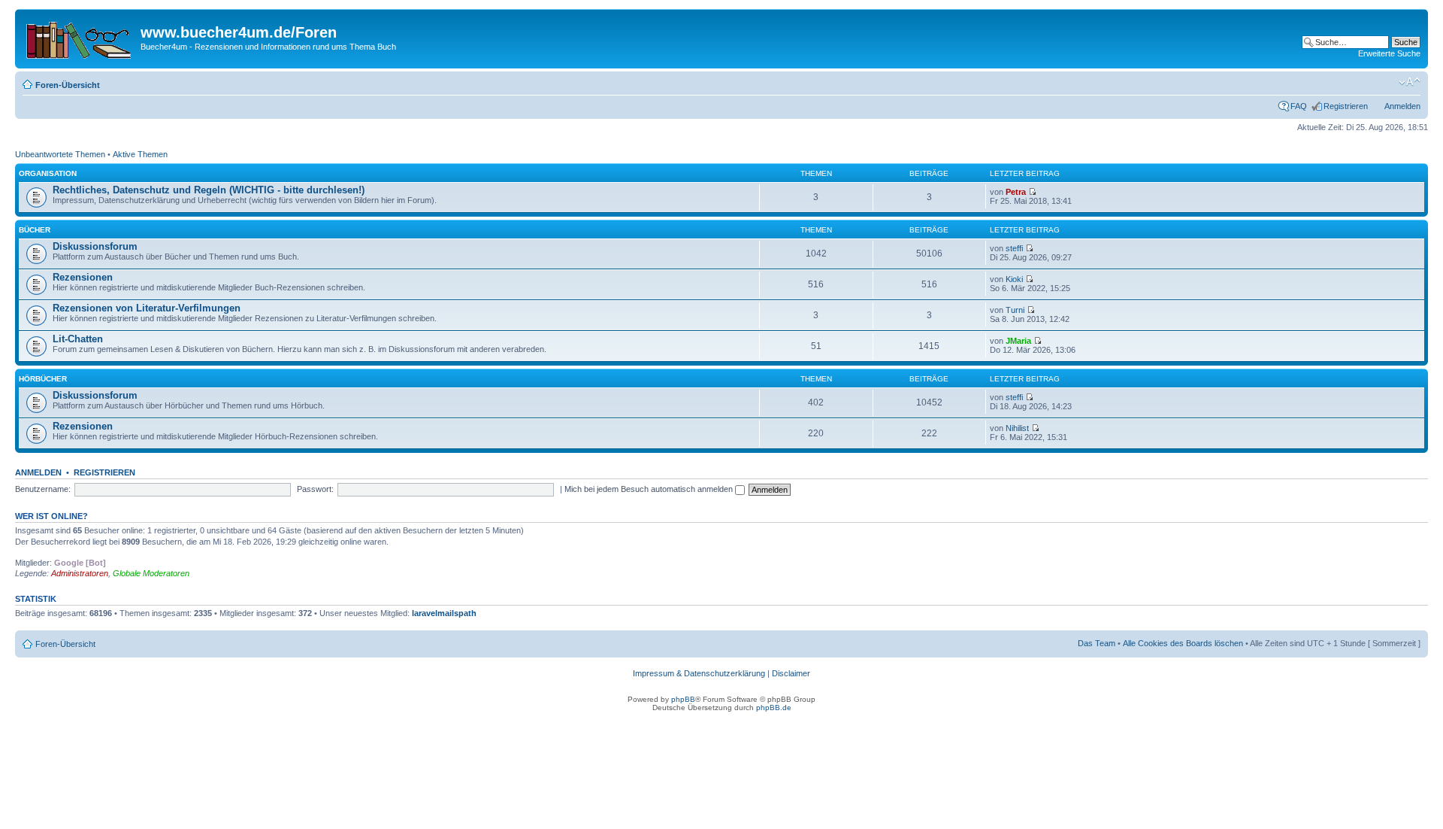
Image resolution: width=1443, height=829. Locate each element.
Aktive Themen (140, 154)
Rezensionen (83, 277)
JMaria (1018, 340)
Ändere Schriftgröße (1409, 82)
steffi (1014, 248)
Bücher (34, 230)
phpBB (683, 699)
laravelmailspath (444, 613)
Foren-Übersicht (67, 85)
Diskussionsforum (95, 246)
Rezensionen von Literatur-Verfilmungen (146, 308)
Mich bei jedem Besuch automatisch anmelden (649, 488)
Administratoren (79, 573)
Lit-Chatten (78, 339)
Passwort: (315, 488)
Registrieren (1346, 106)
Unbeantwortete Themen (60, 154)
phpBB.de (773, 707)
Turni (1015, 309)
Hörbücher (43, 379)
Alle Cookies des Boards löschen (1183, 643)
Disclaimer (791, 673)
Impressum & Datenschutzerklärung (699, 673)
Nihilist (1017, 428)
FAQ (1298, 106)
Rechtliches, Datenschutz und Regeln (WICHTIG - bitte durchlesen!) (209, 190)
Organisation (48, 173)
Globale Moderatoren (151, 573)
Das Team (1096, 643)
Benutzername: (43, 488)
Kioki (1014, 279)
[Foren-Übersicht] (80, 37)
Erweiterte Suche (1389, 53)
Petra (1016, 191)
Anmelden (1402, 106)
